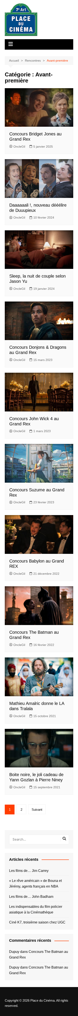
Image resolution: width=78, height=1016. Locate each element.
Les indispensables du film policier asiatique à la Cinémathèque (35, 909)
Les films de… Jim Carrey (29, 871)
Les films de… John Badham (31, 896)
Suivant (37, 809)
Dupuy (14, 952)
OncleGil (19, 146)
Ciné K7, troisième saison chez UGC (37, 922)
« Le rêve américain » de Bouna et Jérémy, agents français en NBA (35, 883)
